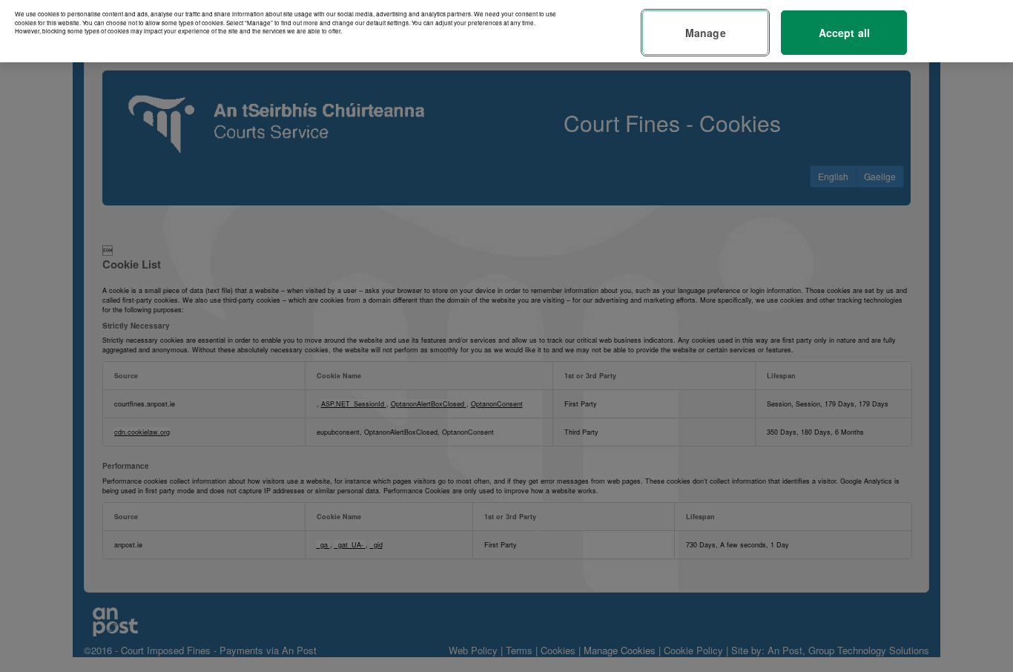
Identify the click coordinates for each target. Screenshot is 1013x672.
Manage (705, 32)
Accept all (844, 32)
